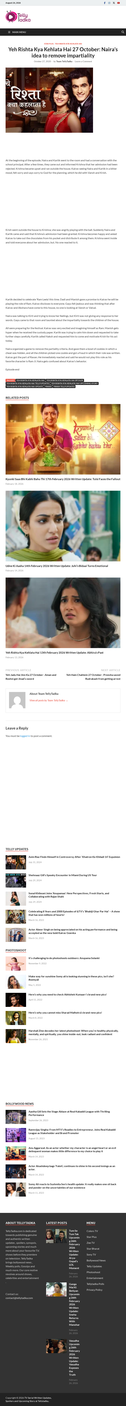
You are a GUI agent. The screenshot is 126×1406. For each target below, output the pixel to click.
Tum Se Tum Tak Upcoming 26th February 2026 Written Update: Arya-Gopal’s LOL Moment (74, 1249)
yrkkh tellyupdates (64, 386)
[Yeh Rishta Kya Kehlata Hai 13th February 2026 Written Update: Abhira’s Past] (63, 613)
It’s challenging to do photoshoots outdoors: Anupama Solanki (64, 958)
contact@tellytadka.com (19, 1297)
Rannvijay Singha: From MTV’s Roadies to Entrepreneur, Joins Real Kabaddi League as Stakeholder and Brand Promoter (72, 1131)
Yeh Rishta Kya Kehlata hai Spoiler (64, 380)
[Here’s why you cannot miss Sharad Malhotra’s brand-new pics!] (16, 1012)
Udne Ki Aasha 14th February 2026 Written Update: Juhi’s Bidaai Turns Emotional (57, 566)
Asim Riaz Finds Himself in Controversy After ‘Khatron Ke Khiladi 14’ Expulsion (74, 856)
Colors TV (92, 1230)
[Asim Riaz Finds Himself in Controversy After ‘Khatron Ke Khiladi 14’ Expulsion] (16, 857)
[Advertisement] (65, 146)
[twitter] (114, 3)
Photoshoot (93, 1272)
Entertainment (95, 1277)
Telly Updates (94, 1266)
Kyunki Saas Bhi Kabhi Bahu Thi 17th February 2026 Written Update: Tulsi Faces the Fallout (63, 479)
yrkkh (48, 386)
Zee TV (91, 1242)
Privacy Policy (94, 1289)
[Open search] (122, 32)
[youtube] (118, 3)
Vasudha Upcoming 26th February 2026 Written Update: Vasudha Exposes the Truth (74, 1357)
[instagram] (109, 3)
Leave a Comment (83, 61)
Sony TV (91, 1254)
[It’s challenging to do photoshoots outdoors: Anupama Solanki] (16, 958)
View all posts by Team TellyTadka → (49, 700)
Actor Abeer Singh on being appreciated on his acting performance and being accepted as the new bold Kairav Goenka (73, 931)
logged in (25, 735)
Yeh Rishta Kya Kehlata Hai (68, 44)
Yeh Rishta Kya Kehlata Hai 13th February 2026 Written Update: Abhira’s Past (55, 652)
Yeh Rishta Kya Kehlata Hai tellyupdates (27, 383)
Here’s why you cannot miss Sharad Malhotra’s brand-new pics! (65, 1012)
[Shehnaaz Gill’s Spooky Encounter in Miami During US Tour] (16, 875)
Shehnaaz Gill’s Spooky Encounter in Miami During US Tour (63, 875)
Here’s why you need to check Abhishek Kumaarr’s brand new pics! (68, 994)
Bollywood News (96, 1260)
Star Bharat (93, 1248)
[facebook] (105, 3)
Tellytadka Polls (95, 1283)
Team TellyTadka (64, 61)
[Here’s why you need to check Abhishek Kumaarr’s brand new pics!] (16, 994)
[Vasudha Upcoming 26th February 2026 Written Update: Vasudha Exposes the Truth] (56, 1340)
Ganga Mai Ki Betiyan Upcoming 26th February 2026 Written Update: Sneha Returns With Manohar (74, 1304)
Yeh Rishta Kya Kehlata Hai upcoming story (74, 383)
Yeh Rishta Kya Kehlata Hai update (24, 386)
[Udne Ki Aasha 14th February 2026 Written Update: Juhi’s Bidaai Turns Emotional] (63, 527)
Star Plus (48, 44)
